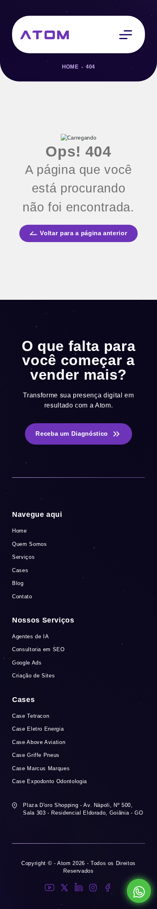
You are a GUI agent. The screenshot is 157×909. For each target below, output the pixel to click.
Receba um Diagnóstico (71, 433)
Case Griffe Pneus (36, 755)
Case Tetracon (30, 716)
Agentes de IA (30, 636)
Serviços (23, 557)
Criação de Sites (33, 676)
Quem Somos (29, 544)
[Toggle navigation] (125, 34)
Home (70, 67)
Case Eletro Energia (38, 729)
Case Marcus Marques (41, 768)
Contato (22, 596)
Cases (20, 570)
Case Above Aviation (38, 742)
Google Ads (27, 663)
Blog (18, 583)
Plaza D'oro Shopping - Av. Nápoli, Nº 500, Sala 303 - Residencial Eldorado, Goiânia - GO (83, 809)
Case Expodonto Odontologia (49, 781)
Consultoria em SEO (38, 649)
